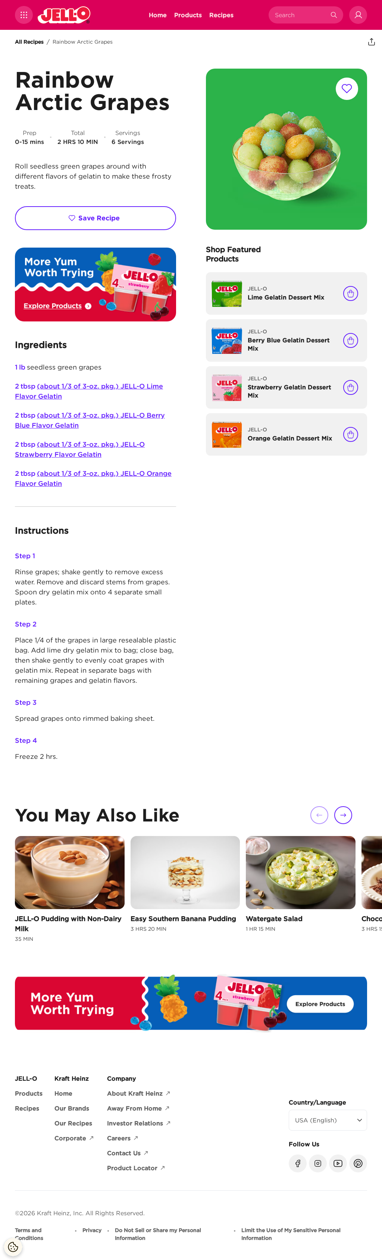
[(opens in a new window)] (95, 284)
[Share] (371, 41)
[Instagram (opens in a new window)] (318, 1163)
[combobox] (300, 15)
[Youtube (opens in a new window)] (338, 1163)
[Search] (334, 15)
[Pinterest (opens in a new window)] (358, 1163)
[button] (24, 15)
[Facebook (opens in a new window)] (298, 1163)
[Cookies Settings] (13, 1247)
